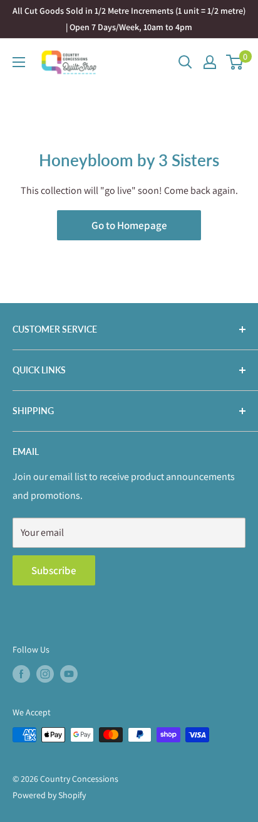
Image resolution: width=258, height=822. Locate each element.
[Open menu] (19, 62)
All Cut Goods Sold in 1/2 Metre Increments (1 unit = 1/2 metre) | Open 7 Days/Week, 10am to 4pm (129, 19)
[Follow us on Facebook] (21, 674)
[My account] (210, 62)
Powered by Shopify (49, 795)
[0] (235, 62)
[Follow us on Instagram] (45, 674)
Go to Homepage (129, 225)
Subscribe (53, 570)
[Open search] (185, 62)
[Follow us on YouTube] (69, 674)
